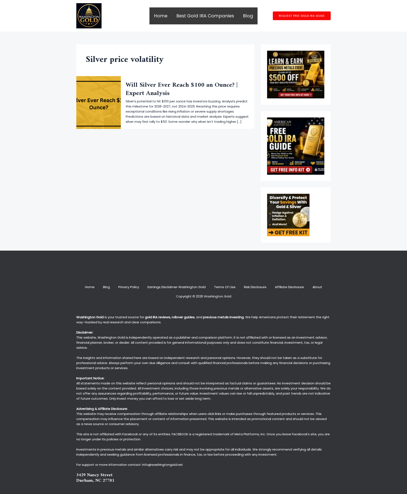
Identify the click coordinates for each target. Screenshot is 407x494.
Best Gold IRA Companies (205, 16)
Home (160, 16)
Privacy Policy (128, 287)
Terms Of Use (225, 287)
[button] (302, 15)
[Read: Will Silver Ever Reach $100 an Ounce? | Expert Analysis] (98, 102)
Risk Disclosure (255, 287)
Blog (248, 16)
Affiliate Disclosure (289, 287)
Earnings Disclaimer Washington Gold (177, 287)
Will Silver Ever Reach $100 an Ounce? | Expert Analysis (182, 89)
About (317, 287)
